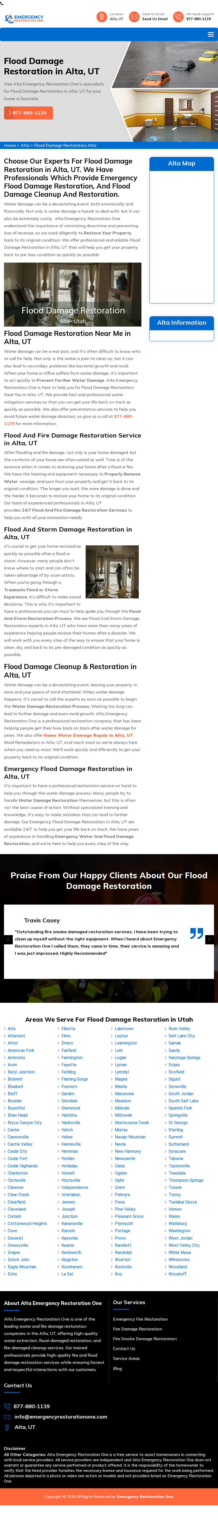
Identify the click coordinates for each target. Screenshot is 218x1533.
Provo (120, 1238)
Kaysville (69, 1238)
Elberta (68, 1028)
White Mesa (180, 1252)
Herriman (69, 1151)
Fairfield (68, 1050)
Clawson (15, 1187)
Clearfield (17, 1202)
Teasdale (177, 1173)
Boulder (15, 1100)
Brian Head (18, 1115)
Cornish (14, 1216)
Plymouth (124, 1223)
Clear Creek (18, 1194)
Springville (178, 1115)
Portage (122, 1230)
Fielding (68, 1071)
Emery (67, 1043)
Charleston (18, 1173)
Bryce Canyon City (25, 1122)
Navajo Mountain (130, 1137)
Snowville (177, 1086)
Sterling (176, 1129)
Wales (174, 1216)
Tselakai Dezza (183, 1202)
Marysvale (124, 1093)
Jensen (68, 1202)
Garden (67, 1093)
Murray (121, 1129)
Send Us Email (155, 19)
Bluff (12, 1093)
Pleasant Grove (129, 1216)
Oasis (120, 1165)
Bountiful (16, 1108)
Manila (121, 1086)
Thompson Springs (186, 1180)
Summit (176, 1137)
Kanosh (68, 1230)
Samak (175, 1043)
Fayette (69, 1064)
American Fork (21, 1050)
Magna (121, 1079)
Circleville (17, 1180)
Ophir (119, 1180)
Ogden (121, 1173)
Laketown (124, 1028)
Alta (25, 145)
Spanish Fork (180, 1108)
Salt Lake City (182, 1035)
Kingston (69, 1259)
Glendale (69, 1100)
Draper (14, 1252)
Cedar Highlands (23, 1165)
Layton (121, 1035)
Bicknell (15, 1079)
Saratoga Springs (184, 1057)
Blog (117, 1368)
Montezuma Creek (132, 1122)
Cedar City (17, 1151)
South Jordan (181, 1093)
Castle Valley (20, 1144)
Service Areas (126, 1358)
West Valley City (184, 1245)
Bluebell (15, 1086)
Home (10, 145)
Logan (120, 1057)
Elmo (66, 1035)
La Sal (67, 1274)
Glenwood (70, 1108)
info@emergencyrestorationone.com (61, 1416)
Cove (12, 1230)
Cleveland (17, 1209)
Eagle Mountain (22, 1266)
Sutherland (179, 1144)
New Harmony (128, 1151)
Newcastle (125, 1158)
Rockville (123, 1266)
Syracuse (177, 1151)
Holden (68, 1158)
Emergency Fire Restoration (140, 1319)
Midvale (122, 1108)
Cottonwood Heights (27, 1223)
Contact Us (124, 1348)
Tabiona (176, 1158)
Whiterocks (179, 1259)
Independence (74, 1187)
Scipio (174, 1064)
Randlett (123, 1245)
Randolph (123, 1252)
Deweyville (18, 1245)
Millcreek (123, 1115)
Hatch (67, 1129)
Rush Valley (179, 1028)
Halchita (69, 1115)
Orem (120, 1187)
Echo (12, 1274)
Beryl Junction (21, 1071)
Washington (179, 1230)
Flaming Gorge (74, 1079)
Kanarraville (72, 1223)
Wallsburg (178, 1223)
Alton (13, 1043)
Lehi (119, 1050)
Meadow (123, 1100)
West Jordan (180, 1238)
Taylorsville (179, 1165)
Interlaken (70, 1194)
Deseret (15, 1238)
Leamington (126, 1043)
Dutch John (18, 1259)
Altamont (16, 1035)
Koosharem (71, 1266)
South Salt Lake (184, 1100)
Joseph (68, 1209)
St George (178, 1122)
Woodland (178, 1266)
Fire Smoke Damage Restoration (145, 1338)
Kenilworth (71, 1252)
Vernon (175, 1209)
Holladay (69, 1165)
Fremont (69, 1086)
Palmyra (122, 1194)
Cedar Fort (18, 1158)
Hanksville (70, 1122)
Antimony (16, 1057)
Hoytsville (70, 1180)
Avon (12, 1064)
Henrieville (71, 1144)
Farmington (71, 1057)
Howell (67, 1173)
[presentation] (8, 939)
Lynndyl (122, 1071)
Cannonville (18, 1137)
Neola (120, 1144)
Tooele (175, 1187)
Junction (69, 1216)
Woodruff (178, 1274)
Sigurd (174, 1079)
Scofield (176, 1071)
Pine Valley (125, 1209)
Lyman (121, 1064)
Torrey (175, 1194)
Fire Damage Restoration (137, 1328)
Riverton (123, 1259)
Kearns (67, 1245)
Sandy (174, 1050)
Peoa (120, 1202)
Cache (13, 1129)
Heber (67, 1137)
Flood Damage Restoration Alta (65, 145)
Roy (118, 1274)
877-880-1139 (198, 19)
